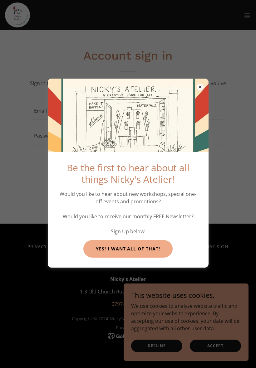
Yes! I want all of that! (128, 249)
